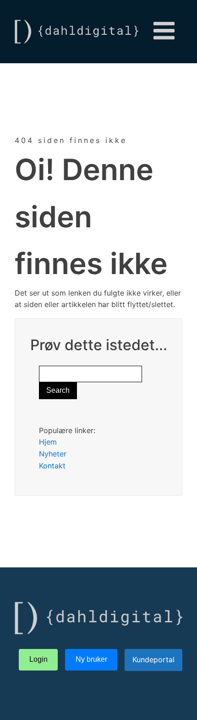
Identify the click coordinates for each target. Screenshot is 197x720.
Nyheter (52, 453)
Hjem (48, 441)
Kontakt (52, 465)
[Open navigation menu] (164, 32)
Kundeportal (153, 659)
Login (38, 659)
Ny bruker (91, 659)
